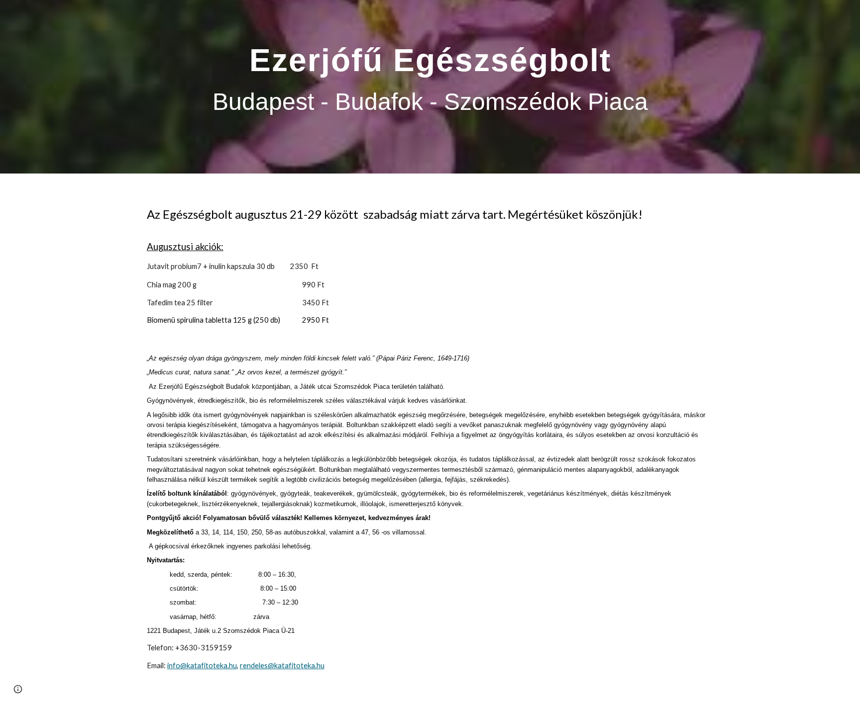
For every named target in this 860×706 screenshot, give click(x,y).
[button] (18, 689)
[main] (430, 87)
